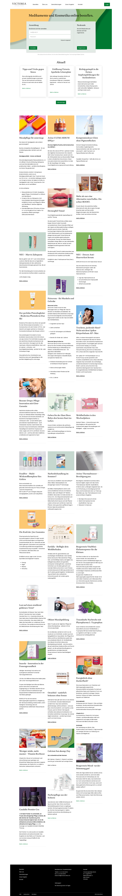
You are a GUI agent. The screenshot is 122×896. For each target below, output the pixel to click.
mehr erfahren (80, 218)
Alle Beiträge (61, 102)
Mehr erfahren (52, 169)
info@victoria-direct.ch (64, 875)
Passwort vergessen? (66, 40)
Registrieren (82, 48)
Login (107, 4)
